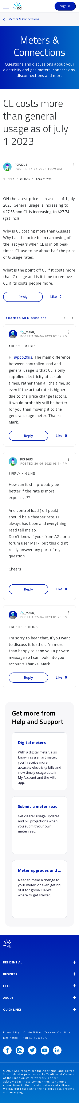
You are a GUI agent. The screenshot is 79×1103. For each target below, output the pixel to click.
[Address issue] (65, 318)
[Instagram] (20, 1050)
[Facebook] (7, 1050)
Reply (23, 297)
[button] (74, 164)
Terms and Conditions (57, 1032)
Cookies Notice (32, 1032)
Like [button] (53, 296)
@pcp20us (22, 357)
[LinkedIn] (57, 1050)
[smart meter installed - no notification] (72, 318)
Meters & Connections (23, 19)
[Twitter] (32, 1050)
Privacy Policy (11, 1032)
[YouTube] (45, 1050)
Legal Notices (11, 1038)
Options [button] (76, 16)
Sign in (65, 6)
